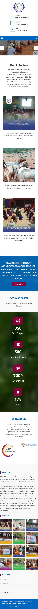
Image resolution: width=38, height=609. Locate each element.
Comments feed (7, 588)
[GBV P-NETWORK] (8, 450)
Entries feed (6, 583)
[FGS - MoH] (29, 445)
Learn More (19, 284)
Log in (4, 579)
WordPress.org (7, 592)
